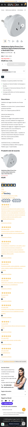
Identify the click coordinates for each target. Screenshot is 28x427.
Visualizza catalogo (2, 4)
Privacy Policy (21, 411)
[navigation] (1, 1)
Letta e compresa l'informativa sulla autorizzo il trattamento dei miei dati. (13, 412)
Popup (10, 57)
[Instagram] (2, 399)
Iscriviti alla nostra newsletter (9, 405)
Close (13, 390)
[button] (5, 61)
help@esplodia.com (8, 386)
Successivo (16, 199)
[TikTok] (12, 399)
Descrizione (5, 98)
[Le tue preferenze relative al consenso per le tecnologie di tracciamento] (2, 424)
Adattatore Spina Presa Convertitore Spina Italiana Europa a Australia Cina (8, 171)
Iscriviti (24, 408)
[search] (5, 4)
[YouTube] (6, 399)
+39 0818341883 (7, 384)
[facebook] (9, 399)
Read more (20, 1)
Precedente (6, 199)
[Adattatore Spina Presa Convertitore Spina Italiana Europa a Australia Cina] (9, 159)
